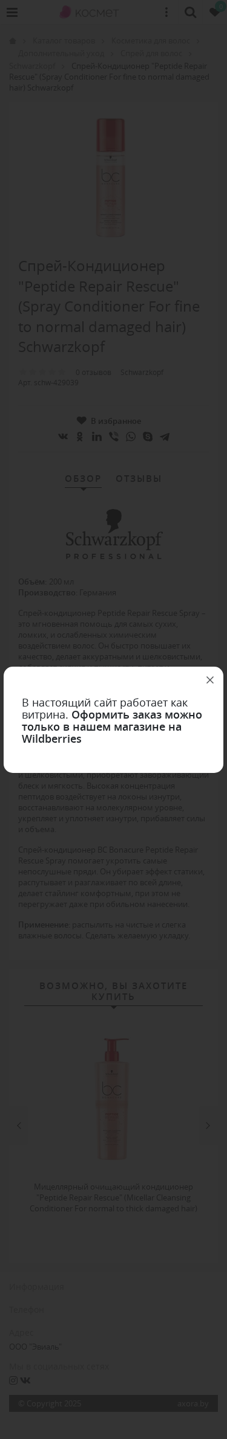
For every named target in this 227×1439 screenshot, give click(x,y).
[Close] (210, 680)
